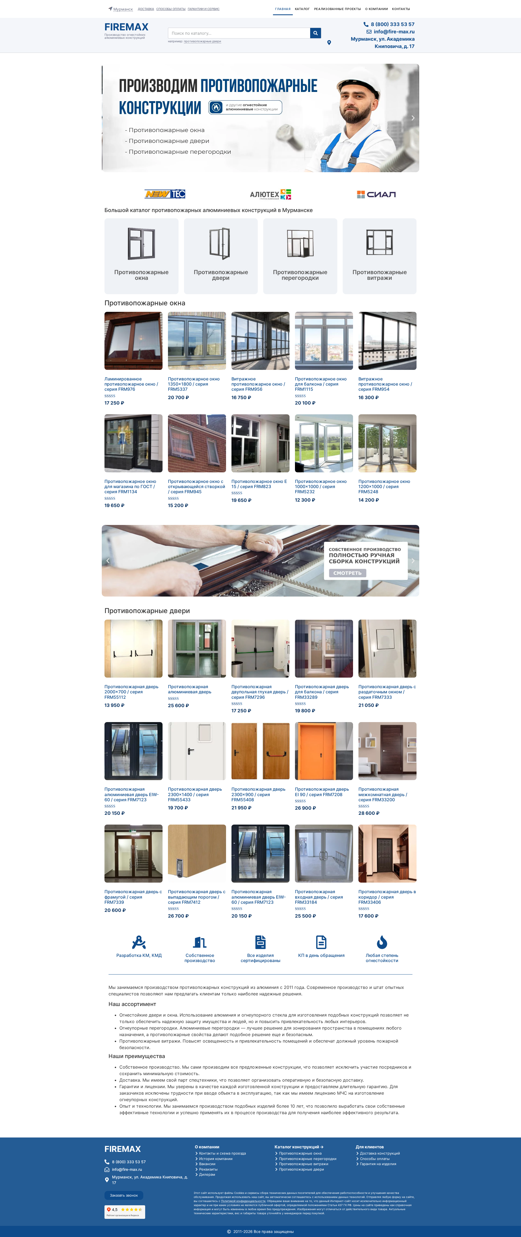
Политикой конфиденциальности (243, 1201)
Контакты (401, 9)
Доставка (146, 9)
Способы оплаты (171, 9)
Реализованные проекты (337, 9)
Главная (283, 9)
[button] (107, 118)
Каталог (302, 9)
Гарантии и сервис (204, 9)
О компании (376, 9)
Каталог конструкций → (299, 1146)
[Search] (315, 33)
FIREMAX (126, 27)
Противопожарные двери (147, 611)
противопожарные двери (202, 41)
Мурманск (123, 9)
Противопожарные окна (144, 303)
